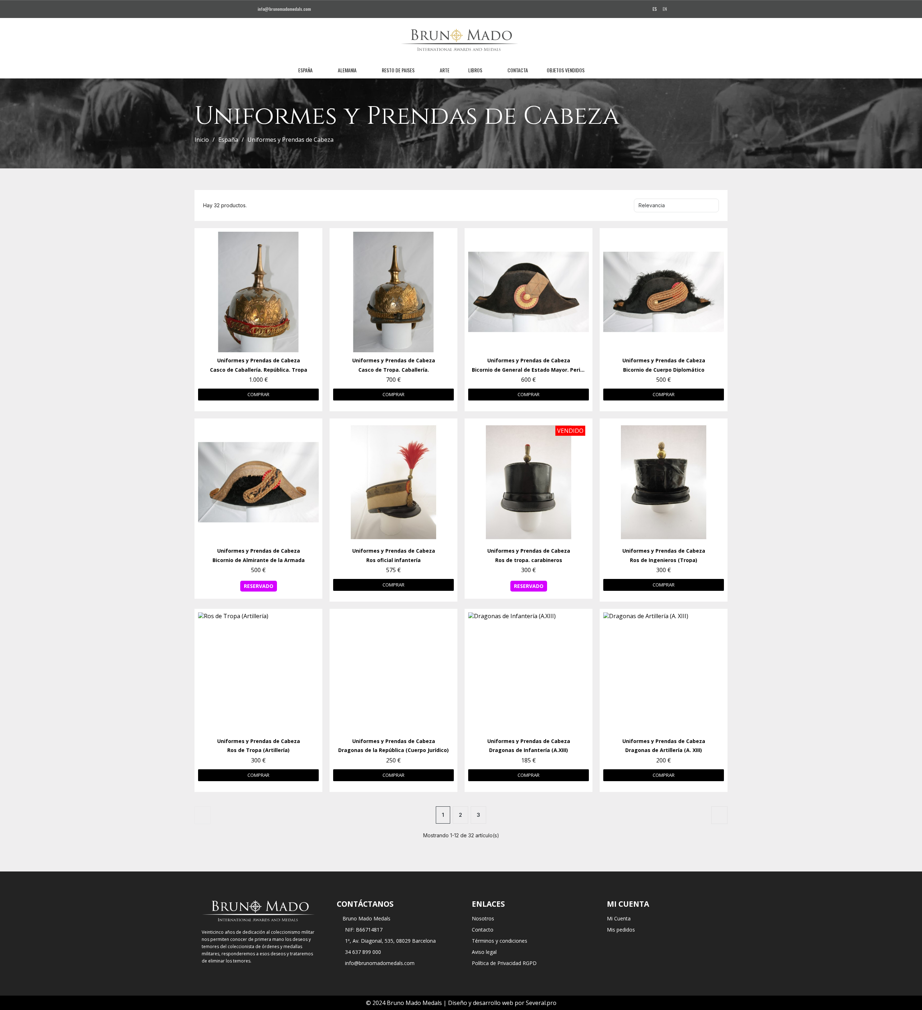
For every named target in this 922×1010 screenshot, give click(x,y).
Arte (444, 70)
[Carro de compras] (624, 70)
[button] (600, 70)
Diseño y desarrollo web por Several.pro (502, 1003)
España (305, 70)
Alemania (347, 70)
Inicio (201, 139)
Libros (475, 70)
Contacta (517, 70)
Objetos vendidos (566, 70)
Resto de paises (398, 70)
